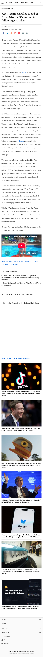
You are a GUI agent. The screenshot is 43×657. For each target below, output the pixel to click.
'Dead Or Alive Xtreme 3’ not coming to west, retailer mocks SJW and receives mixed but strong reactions (20, 278)
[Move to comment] (26, 33)
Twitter (23, 72)
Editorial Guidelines (31, 303)
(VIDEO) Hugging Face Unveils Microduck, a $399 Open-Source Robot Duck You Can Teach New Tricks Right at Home (21, 465)
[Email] (23, 33)
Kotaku (21, 141)
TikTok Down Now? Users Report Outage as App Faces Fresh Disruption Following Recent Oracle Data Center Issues (21, 393)
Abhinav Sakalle (9, 27)
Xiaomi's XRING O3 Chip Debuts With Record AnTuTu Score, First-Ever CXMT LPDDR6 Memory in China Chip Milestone (21, 572)
